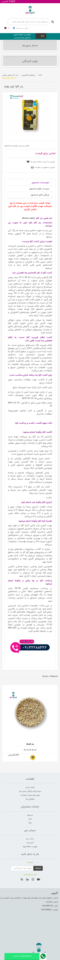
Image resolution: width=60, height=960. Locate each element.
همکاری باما (30, 799)
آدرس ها (30, 842)
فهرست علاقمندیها (30, 846)
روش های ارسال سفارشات (30, 795)
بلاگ (30, 823)
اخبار (30, 819)
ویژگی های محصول (40, 194)
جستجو (30, 815)
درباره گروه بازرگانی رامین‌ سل (30, 791)
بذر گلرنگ (30, 744)
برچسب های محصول (39, 188)
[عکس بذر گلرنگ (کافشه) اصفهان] (30, 712)
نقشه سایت (30, 787)
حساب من (30, 839)
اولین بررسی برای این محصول (16, 145)
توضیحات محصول (40, 182)
